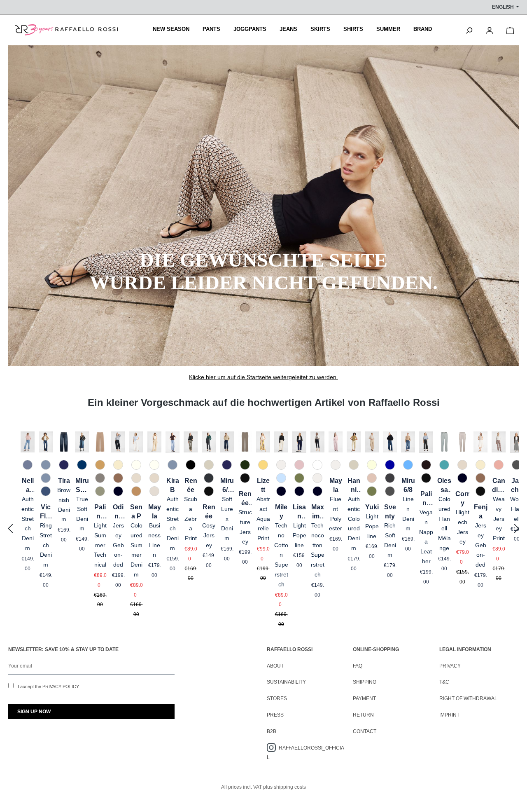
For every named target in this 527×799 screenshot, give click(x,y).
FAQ (357, 666)
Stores (277, 698)
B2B (271, 731)
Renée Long (245, 499)
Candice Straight (498, 485)
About (275, 666)
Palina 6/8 (426, 499)
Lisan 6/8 (299, 512)
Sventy (390, 512)
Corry (462, 498)
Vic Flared (46, 512)
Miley (281, 512)
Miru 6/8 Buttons (227, 485)
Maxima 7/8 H (317, 512)
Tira (64, 480)
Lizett (263, 485)
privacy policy (60, 686)
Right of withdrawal (468, 698)
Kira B (172, 485)
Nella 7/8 (28, 485)
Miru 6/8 (408, 485)
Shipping (364, 682)
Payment (364, 698)
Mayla (154, 512)
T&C (444, 682)
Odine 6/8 (118, 512)
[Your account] (489, 29)
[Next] (517, 528)
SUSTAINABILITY (286, 682)
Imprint (449, 715)
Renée (190, 485)
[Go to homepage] (66, 30)
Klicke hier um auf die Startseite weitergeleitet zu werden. (263, 377)
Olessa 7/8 (444, 485)
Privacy (450, 666)
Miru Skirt (82, 485)
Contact (364, 731)
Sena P (136, 512)
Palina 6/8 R (100, 512)
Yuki (372, 507)
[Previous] (10, 528)
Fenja (480, 512)
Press (275, 715)
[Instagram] (273, 747)
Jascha (516, 485)
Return (363, 715)
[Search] (469, 29)
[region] (263, 528)
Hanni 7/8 (353, 485)
